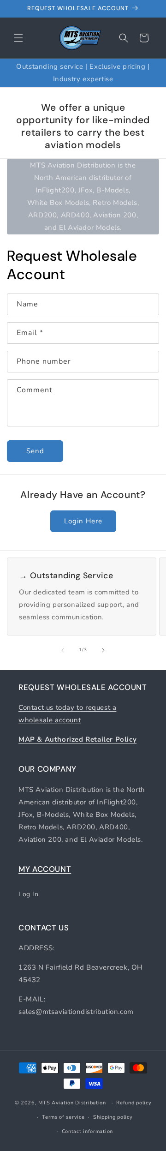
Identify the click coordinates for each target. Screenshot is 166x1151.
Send (35, 451)
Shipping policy (113, 1117)
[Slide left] (63, 650)
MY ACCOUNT (44, 869)
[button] (18, 38)
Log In (28, 894)
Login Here (83, 521)
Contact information (87, 1131)
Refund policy (133, 1102)
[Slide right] (103, 650)
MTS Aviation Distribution (72, 1102)
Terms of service (63, 1117)
